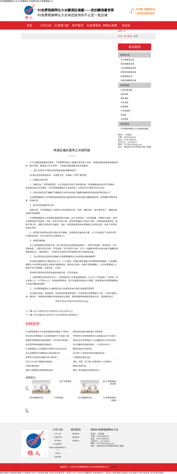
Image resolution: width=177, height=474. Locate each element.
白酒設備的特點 (32, 366)
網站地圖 (4, 473)
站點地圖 (57, 457)
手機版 (114, 467)
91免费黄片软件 (29, 473)
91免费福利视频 (15, 473)
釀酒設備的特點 (79, 366)
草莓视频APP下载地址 (102, 473)
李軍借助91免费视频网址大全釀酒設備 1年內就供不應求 (95, 336)
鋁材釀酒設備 (126, 76)
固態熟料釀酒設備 (128, 72)
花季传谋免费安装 (56, 473)
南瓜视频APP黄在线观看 (139, 473)
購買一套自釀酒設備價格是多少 (86, 370)
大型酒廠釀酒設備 (128, 68)
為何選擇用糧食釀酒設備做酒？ (39, 344)
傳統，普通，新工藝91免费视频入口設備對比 (92, 361)
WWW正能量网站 (84, 473)
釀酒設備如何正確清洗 (82, 349)
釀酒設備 (125, 55)
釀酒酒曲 (125, 85)
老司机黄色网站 (157, 473)
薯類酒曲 (124, 98)
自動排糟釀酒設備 (128, 80)
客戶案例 (77, 25)
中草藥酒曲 (125, 111)
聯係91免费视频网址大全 (110, 33)
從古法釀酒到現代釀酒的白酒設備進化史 (53, 311)
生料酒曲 (124, 119)
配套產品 (125, 124)
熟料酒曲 (124, 94)
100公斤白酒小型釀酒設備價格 (39, 361)
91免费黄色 (94, 25)
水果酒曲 (124, 102)
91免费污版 (62, 25)
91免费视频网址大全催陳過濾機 (134, 129)
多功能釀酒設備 (127, 60)
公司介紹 (45, 25)
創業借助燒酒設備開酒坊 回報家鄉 (87, 331)
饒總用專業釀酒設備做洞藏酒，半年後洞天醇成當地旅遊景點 (48, 340)
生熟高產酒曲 (126, 90)
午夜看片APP (70, 473)
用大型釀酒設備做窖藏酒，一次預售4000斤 (91, 344)
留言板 (126, 25)
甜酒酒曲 (124, 106)
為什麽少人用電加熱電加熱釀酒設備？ (89, 353)
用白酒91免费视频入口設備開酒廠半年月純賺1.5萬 (47, 336)
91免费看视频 (42, 473)
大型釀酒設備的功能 (81, 357)
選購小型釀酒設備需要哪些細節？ (40, 370)
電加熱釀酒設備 (127, 64)
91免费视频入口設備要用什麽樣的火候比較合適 (46, 349)
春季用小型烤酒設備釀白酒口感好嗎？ (42, 357)
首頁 (29, 25)
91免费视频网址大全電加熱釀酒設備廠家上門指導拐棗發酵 (48, 331)
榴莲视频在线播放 (120, 473)
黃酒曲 (123, 115)
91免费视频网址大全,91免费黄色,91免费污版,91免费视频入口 (26, 1)
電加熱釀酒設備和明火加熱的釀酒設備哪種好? (56, 315)
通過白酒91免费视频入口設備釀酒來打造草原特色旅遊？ (95, 340)
